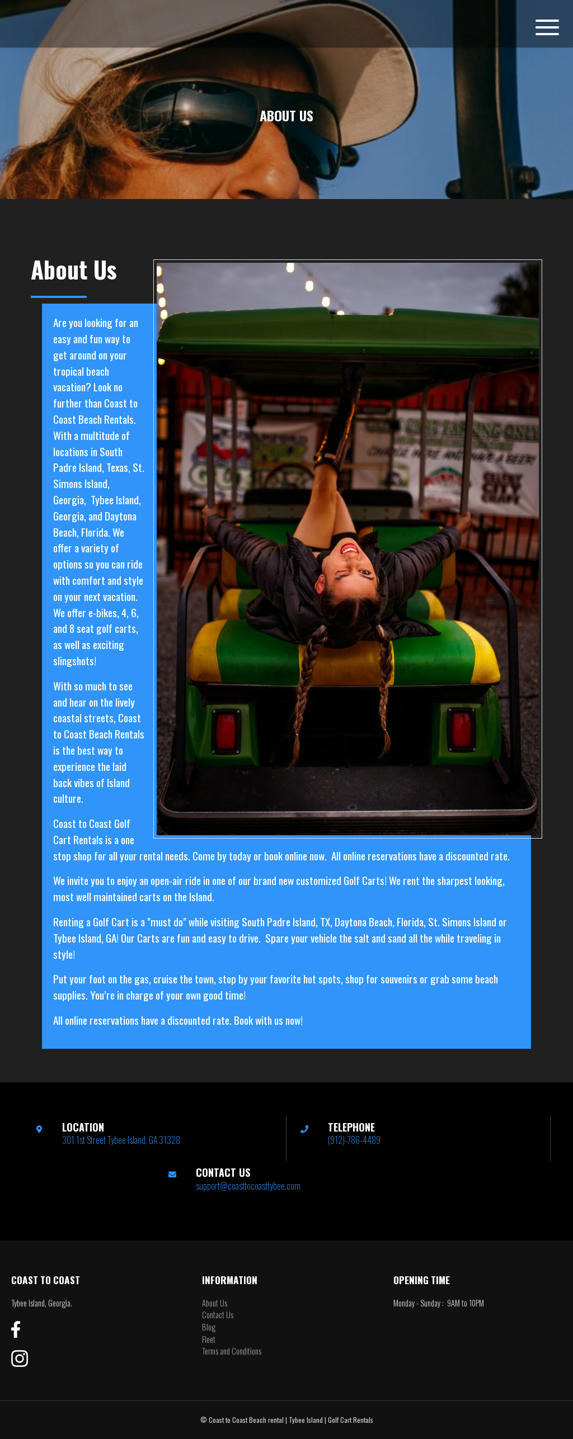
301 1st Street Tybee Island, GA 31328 (121, 1140)
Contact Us (217, 1314)
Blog (208, 1327)
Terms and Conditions (231, 1351)
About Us (214, 1303)
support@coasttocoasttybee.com (248, 1185)
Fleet (208, 1339)
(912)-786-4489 (354, 1140)
